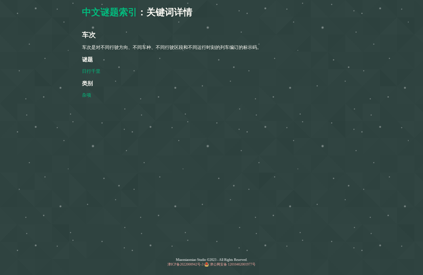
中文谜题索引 (109, 12)
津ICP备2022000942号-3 (185, 264)
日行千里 (91, 71)
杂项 (86, 95)
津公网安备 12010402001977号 (233, 264)
